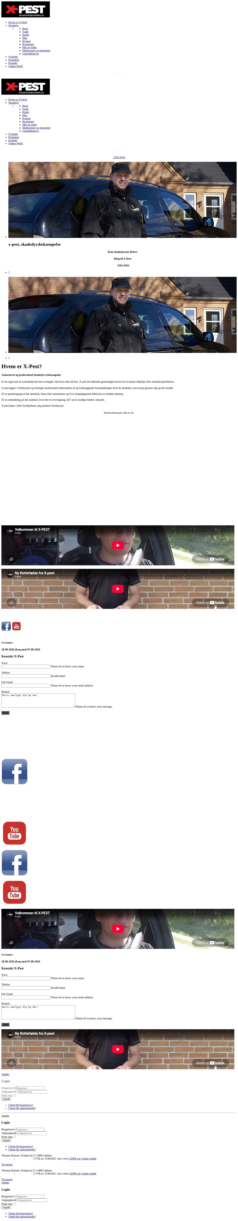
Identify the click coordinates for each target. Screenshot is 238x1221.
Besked (5, 691)
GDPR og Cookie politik (82, 1158)
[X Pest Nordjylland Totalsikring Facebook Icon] (6, 630)
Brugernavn (7, 1087)
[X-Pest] (25, 93)
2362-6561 (119, 73)
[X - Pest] (25, 16)
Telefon (5, 672)
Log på (6, 1099)
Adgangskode (9, 1091)
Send (5, 713)
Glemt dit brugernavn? (20, 1105)
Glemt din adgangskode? (22, 1108)
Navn (4, 663)
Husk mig (6, 1095)
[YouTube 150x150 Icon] (16, 630)
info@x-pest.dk (24, 1158)
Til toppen (7, 1164)
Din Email (7, 682)
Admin (5, 1074)
